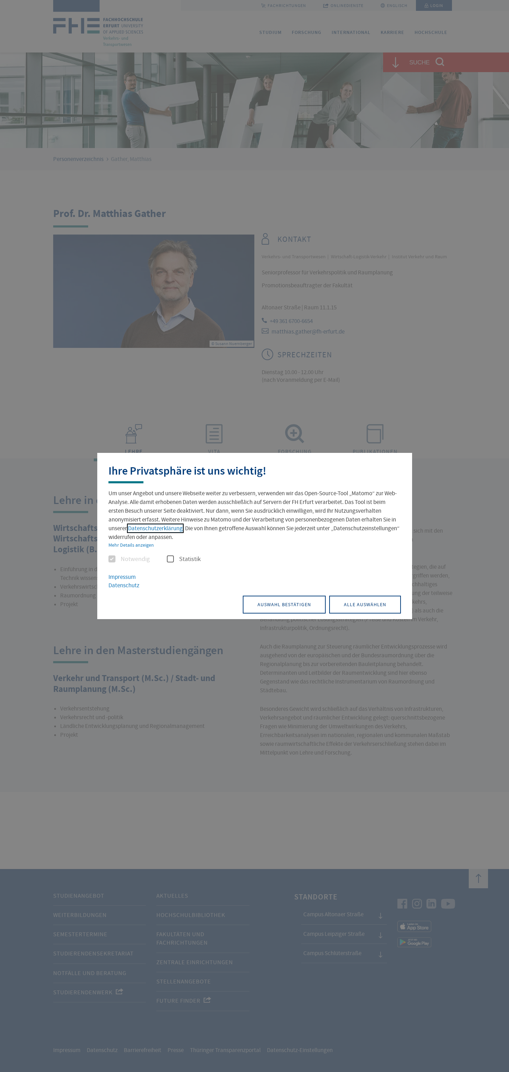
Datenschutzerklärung (155, 528)
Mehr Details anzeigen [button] (131, 545)
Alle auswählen (365, 604)
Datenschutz (123, 585)
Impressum (122, 577)
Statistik (190, 559)
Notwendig (135, 559)
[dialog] (254, 536)
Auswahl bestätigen (284, 604)
